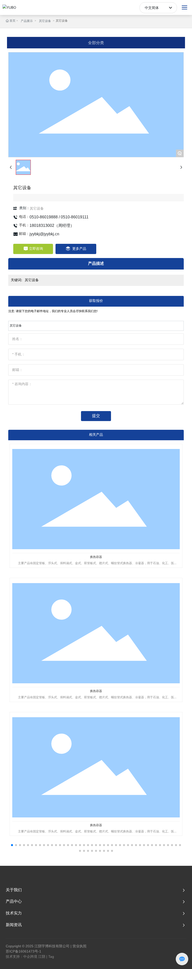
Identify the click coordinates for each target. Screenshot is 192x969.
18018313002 (42, 225)
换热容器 (96, 557)
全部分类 (96, 42)
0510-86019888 (44, 217)
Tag (51, 957)
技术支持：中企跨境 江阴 (25, 957)
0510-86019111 (74, 217)
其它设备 (45, 21)
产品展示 (27, 21)
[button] (12, 845)
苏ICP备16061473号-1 (23, 951)
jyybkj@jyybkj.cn (44, 234)
